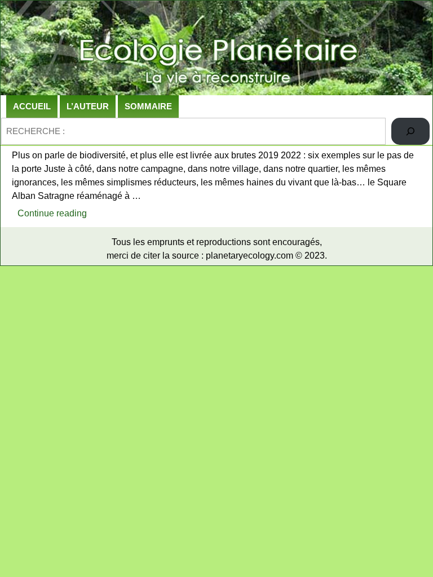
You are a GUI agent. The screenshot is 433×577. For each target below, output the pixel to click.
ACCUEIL (32, 106)
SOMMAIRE (148, 106)
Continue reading (54, 216)
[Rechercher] (410, 131)
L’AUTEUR (88, 106)
